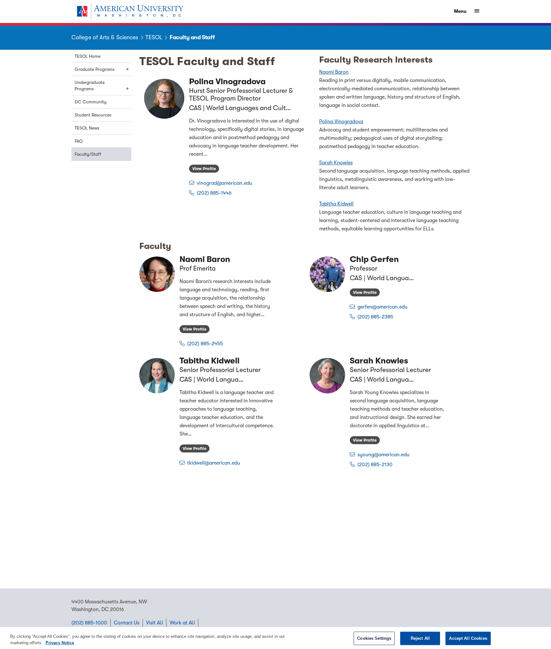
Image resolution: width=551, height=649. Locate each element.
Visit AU (154, 623)
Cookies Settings (374, 638)
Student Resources (93, 114)
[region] (275, 638)
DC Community (91, 101)
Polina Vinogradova (341, 121)
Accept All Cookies (468, 638)
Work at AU (182, 623)
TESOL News (87, 128)
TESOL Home (87, 56)
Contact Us (126, 623)
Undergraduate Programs (90, 85)
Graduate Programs (94, 69)
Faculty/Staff (88, 154)
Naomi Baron (334, 72)
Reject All (420, 638)
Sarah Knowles (336, 163)
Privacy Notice (60, 642)
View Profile (204, 168)
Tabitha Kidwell (336, 204)
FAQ (79, 141)
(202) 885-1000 (89, 623)
